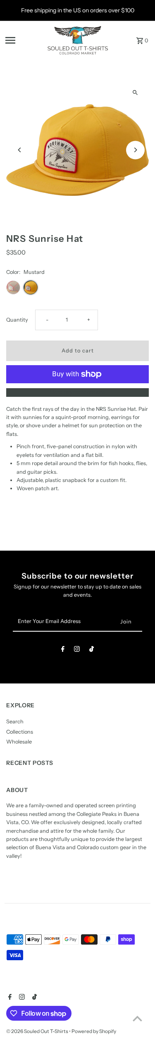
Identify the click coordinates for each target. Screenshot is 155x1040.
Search (15, 721)
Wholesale (19, 742)
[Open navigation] (23, 40)
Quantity (17, 320)
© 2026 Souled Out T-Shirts (37, 1031)
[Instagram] (77, 650)
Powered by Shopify (94, 1031)
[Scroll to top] (137, 1018)
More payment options (77, 392)
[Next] (135, 150)
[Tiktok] (91, 650)
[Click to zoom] (135, 92)
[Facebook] (62, 650)
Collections (19, 732)
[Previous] (19, 150)
